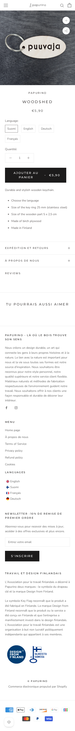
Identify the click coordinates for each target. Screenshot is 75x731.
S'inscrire (22, 556)
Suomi (11, 129)
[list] (13, 490)
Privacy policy (13, 451)
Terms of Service (15, 444)
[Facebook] (6, 407)
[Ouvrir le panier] (69, 5)
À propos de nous (22, 260)
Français (12, 139)
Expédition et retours (26, 248)
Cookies (10, 464)
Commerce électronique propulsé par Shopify (37, 687)
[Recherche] (62, 5)
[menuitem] (13, 481)
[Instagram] (16, 407)
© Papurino (38, 681)
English (28, 129)
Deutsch (46, 129)
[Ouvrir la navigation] (6, 5)
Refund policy (14, 458)
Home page (12, 430)
